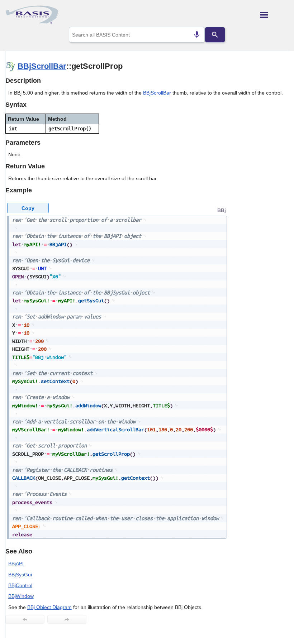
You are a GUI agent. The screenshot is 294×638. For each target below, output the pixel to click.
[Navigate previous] (24, 619)
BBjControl (20, 585)
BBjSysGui (20, 574)
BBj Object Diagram (49, 607)
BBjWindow (21, 596)
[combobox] (137, 35)
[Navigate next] (66, 619)
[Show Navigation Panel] (274, 14)
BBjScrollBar (42, 66)
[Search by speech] (197, 35)
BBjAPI (16, 563)
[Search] (215, 35)
